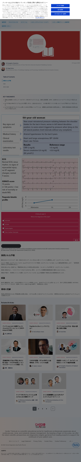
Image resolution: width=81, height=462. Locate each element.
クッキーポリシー (40, 17)
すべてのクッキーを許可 (60, 13)
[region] (40, 9)
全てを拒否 (60, 9)
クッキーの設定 (60, 5)
